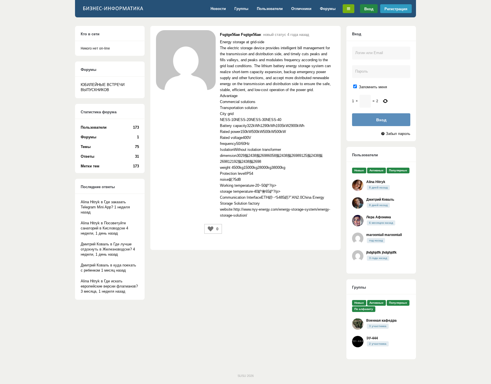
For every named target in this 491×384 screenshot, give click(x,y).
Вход (368, 8)
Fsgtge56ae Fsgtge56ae (240, 34)
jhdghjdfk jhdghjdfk (381, 252)
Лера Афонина (378, 217)
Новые (359, 170)
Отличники (301, 9)
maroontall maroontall (384, 235)
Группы (241, 9)
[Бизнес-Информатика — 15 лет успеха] (113, 11)
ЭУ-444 (372, 338)
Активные (376, 170)
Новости (218, 9)
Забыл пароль (398, 134)
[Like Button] (210, 229)
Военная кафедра (381, 321)
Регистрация (395, 8)
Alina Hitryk (375, 182)
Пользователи (270, 9)
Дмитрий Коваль (380, 200)
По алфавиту (363, 309)
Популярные (398, 170)
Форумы (328, 9)
